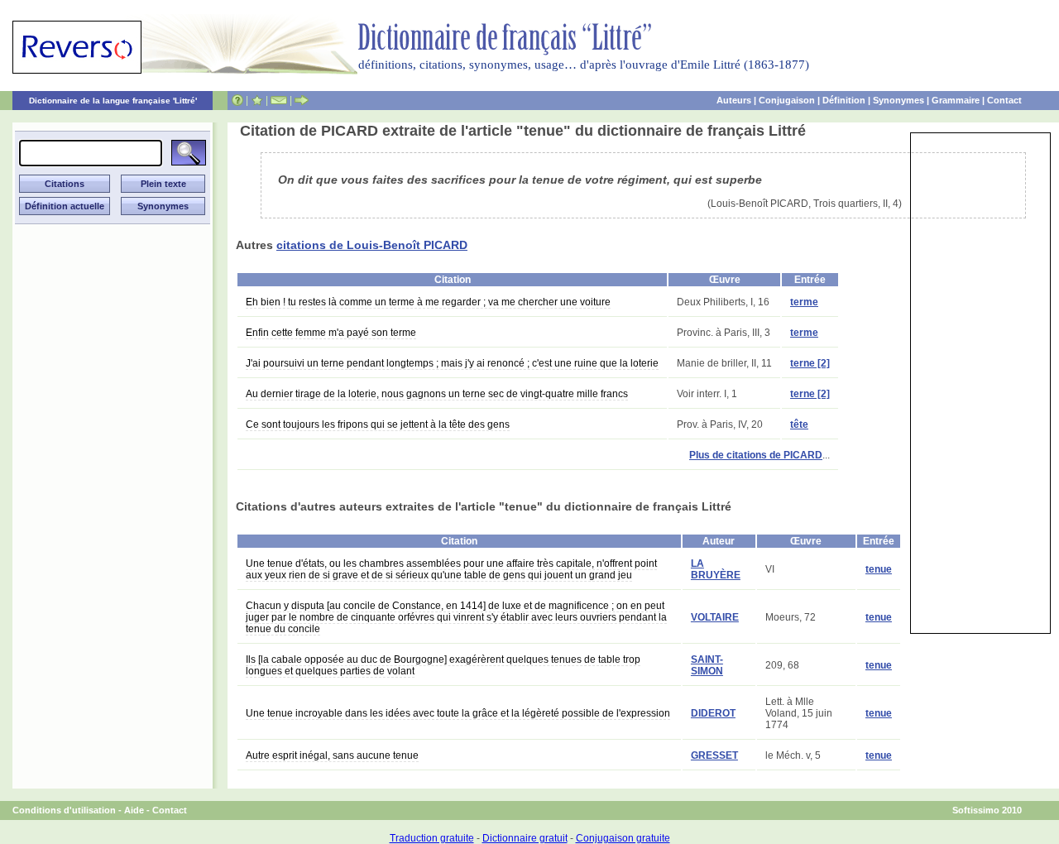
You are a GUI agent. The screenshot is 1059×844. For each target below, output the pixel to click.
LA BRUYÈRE (715, 569)
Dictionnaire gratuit (525, 838)
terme (804, 302)
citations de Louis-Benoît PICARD (371, 245)
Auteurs (733, 100)
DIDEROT (713, 713)
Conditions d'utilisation (64, 810)
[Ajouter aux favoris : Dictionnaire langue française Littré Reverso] (257, 100)
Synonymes (898, 100)
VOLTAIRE (715, 617)
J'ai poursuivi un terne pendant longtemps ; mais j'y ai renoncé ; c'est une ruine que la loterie (452, 363)
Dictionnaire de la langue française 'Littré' (113, 100)
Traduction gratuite (432, 838)
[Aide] (237, 100)
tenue (878, 569)
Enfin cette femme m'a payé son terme (331, 332)
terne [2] (810, 363)
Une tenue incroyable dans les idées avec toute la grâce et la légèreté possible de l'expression (458, 713)
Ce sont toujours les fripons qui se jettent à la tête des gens (378, 424)
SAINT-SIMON (707, 665)
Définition (843, 100)
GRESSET (714, 755)
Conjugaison (787, 100)
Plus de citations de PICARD (755, 455)
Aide (134, 810)
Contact (1004, 100)
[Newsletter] (279, 100)
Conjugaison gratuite (623, 838)
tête (799, 424)
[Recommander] (302, 100)
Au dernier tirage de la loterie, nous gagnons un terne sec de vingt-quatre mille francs (437, 394)
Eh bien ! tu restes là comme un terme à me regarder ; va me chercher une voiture (428, 302)
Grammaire (956, 100)
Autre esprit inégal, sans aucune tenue (332, 755)
